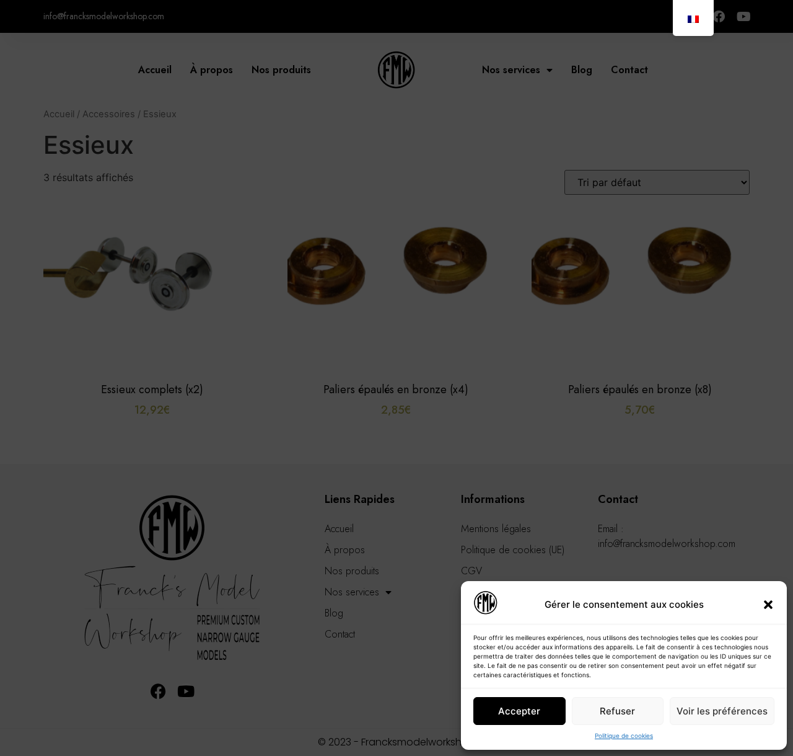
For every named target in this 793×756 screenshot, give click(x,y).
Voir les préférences (722, 711)
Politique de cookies (624, 735)
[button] (768, 604)
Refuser (617, 711)
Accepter (519, 711)
